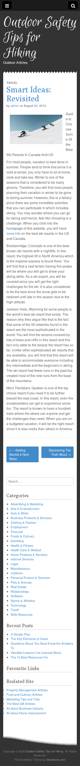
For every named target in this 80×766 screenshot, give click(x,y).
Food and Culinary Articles (24, 694)
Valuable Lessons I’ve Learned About (36, 652)
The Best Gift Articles (20, 703)
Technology (18, 605)
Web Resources (21, 614)
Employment (19, 527)
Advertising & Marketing (27, 504)
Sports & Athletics (23, 600)
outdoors (17, 573)
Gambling (17, 540)
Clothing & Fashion (23, 522)
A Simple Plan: (21, 634)
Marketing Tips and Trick (23, 699)
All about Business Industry (24, 708)
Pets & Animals (21, 582)
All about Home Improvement (26, 713)
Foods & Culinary (22, 536)
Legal (14, 563)
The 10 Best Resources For (29, 657)
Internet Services (22, 559)
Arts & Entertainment (25, 508)
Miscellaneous (20, 568)
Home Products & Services (29, 554)
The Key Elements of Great (29, 638)
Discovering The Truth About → (60, 452)
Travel (11, 82)
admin (14, 105)
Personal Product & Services (30, 577)
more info (13, 233)
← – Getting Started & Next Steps (19, 454)
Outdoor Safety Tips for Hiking (40, 38)
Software (17, 596)
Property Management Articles (27, 690)
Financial (17, 531)
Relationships (20, 591)
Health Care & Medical (26, 550)
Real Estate (18, 586)
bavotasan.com (55, 759)
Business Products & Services (31, 517)
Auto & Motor (20, 513)
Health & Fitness (22, 545)
